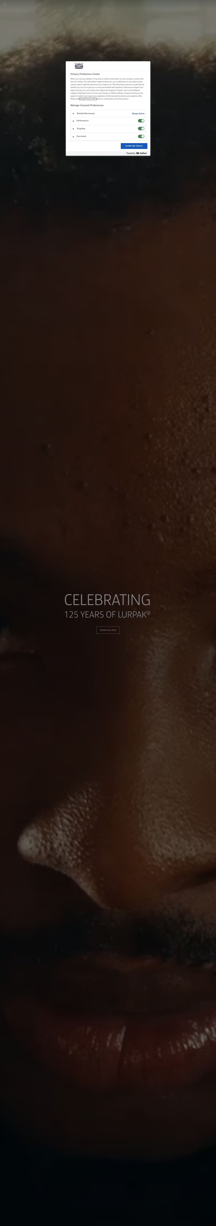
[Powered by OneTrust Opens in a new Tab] (138, 153)
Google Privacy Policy (88, 99)
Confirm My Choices (134, 146)
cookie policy (108, 99)
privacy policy (123, 99)
